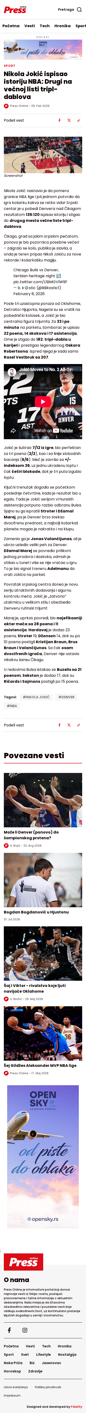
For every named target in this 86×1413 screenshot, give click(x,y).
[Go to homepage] (43, 1262)
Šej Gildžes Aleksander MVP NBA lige (40, 1065)
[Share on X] (69, 120)
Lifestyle (43, 1354)
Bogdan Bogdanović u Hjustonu (36, 912)
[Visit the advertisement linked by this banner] (43, 50)
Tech (45, 26)
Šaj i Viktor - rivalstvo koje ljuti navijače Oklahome (35, 988)
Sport (9, 1354)
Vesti (29, 26)
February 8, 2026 (29, 294)
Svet (25, 1354)
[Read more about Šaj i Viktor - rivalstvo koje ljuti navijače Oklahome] (43, 953)
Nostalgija (67, 1354)
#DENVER (66, 697)
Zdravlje (35, 1371)
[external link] (43, 1156)
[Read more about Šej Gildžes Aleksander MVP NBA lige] (43, 1033)
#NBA (12, 706)
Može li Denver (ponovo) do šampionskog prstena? (31, 835)
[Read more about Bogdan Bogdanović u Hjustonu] (43, 880)
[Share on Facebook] (59, 120)
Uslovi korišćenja (16, 1387)
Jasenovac (51, 1363)
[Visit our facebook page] (9, 1330)
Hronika (62, 26)
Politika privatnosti (48, 1387)
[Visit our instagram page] (24, 1330)
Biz (32, 1363)
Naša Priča (13, 1363)
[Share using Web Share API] (78, 120)
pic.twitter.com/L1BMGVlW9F (40, 282)
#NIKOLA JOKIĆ (36, 697)
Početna (11, 26)
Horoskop (12, 1371)
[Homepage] (15, 9)
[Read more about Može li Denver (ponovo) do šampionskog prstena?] (43, 800)
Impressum (12, 1395)
